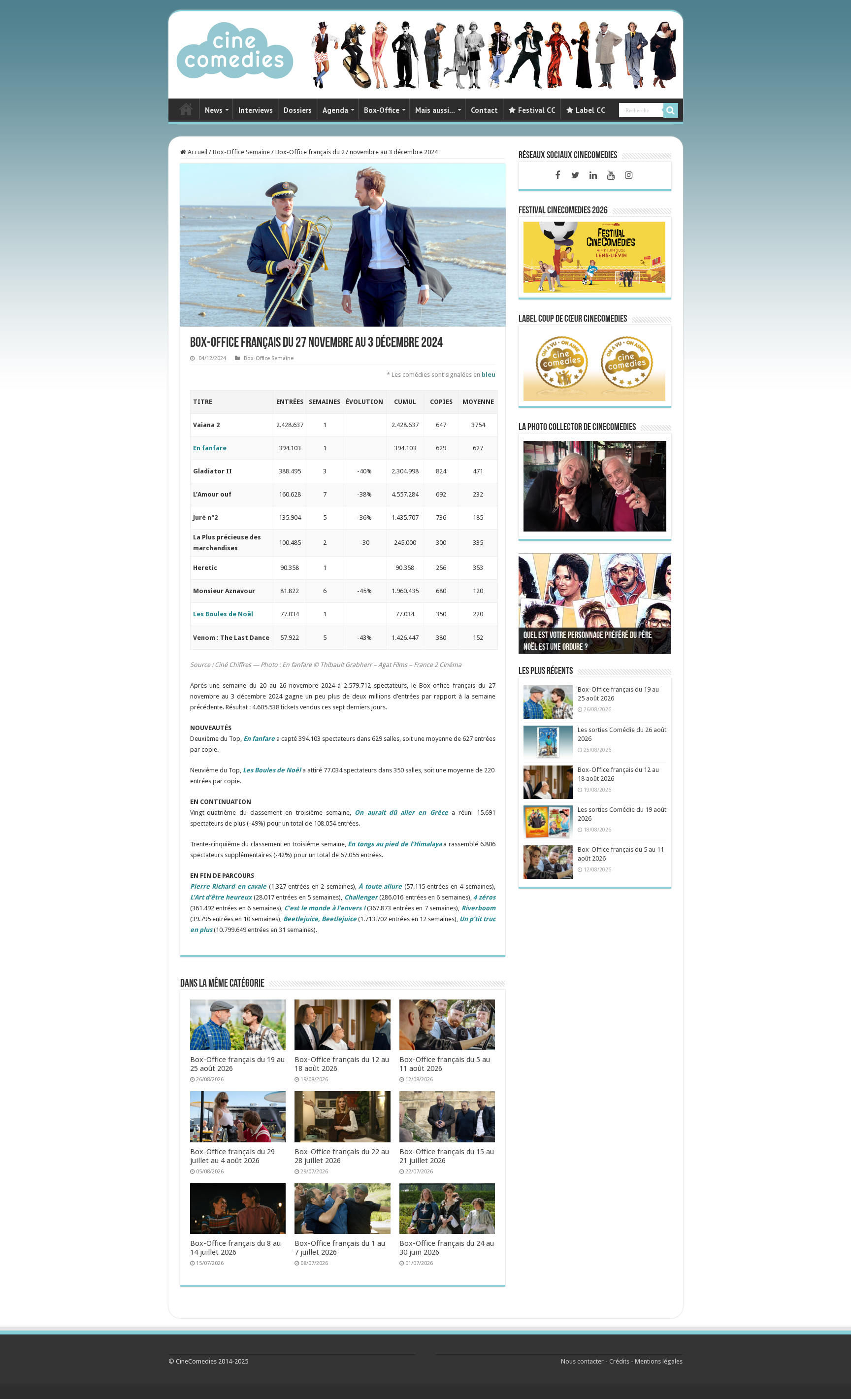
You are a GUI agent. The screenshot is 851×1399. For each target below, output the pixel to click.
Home (186, 109)
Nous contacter (582, 1361)
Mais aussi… (435, 110)
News (214, 110)
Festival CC (537, 110)
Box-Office (381, 110)
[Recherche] (670, 110)
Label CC (590, 110)
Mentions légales (659, 1361)
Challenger (361, 897)
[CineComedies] (235, 48)
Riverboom (478, 908)
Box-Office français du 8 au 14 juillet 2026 (235, 1248)
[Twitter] (575, 175)
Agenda (335, 110)
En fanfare (259, 738)
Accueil (196, 152)
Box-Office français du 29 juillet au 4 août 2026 (232, 1156)
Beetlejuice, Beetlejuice (320, 919)
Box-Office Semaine (241, 152)
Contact (484, 110)
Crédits (619, 1361)
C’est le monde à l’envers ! (324, 908)
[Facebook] (557, 175)
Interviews (255, 110)
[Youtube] (611, 175)
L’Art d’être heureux (221, 897)
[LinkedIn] (593, 175)
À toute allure (380, 886)
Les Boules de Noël (223, 614)
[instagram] (628, 175)
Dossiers (298, 110)
